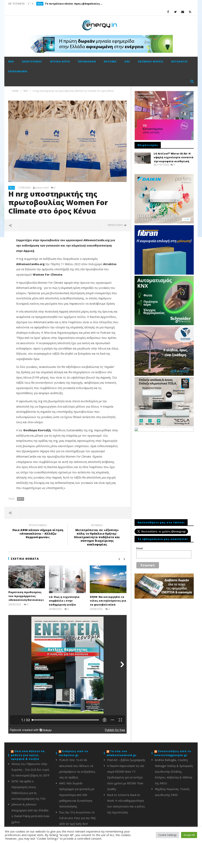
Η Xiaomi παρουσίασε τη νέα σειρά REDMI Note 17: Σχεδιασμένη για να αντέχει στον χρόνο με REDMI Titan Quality (125, 777)
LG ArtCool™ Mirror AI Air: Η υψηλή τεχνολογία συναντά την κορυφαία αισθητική (174, 157)
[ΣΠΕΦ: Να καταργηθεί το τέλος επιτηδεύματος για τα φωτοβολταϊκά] (108, 579)
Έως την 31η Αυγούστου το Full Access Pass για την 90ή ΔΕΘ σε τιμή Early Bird (77, 818)
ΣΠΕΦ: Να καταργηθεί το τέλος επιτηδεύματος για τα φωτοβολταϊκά (108, 600)
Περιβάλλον (87, 61)
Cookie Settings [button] (167, 835)
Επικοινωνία (17, 71)
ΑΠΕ (127, 61)
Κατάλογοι (179, 61)
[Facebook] (168, 11)
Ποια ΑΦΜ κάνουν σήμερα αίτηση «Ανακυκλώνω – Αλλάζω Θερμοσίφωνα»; (37, 532)
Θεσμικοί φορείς (150, 61)
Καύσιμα (110, 61)
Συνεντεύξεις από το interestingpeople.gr (172, 753)
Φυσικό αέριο (60, 61)
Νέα (11, 61)
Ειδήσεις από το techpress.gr (73, 753)
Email (139, 548)
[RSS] (190, 11)
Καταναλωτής (46, 3)
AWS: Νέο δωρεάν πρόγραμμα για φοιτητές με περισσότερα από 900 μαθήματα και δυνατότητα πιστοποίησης (76, 794)
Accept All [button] (189, 835)
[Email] (182, 11)
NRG (20, 498)
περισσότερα (116, 225)
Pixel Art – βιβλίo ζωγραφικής (126, 760)
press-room (42, 187)
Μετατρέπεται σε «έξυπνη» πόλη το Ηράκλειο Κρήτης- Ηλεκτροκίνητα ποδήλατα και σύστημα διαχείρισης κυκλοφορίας (97, 535)
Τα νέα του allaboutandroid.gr (122, 753)
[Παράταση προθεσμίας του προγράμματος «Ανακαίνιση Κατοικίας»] (26, 577)
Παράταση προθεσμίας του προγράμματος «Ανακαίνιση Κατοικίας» (26, 596)
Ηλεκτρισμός (32, 61)
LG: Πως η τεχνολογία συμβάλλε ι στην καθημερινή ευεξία (64, 600)
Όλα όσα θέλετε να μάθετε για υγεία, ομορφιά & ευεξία (28, 755)
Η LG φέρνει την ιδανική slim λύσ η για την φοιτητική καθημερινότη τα (86, 3)
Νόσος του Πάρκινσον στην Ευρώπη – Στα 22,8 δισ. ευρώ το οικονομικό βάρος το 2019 (30, 769)
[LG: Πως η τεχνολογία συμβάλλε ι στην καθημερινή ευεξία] (67, 579)
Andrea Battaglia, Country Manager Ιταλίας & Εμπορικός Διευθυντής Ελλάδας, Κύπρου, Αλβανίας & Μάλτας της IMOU (174, 771)
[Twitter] (175, 11)
